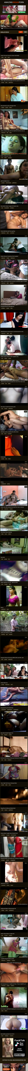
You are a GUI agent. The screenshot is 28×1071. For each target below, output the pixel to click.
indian (2, 107)
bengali (3, 860)
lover (7, 910)
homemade (8, 182)
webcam (3, 258)
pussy (2, 82)
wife (8, 283)
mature (10, 935)
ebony (6, 810)
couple (2, 182)
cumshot (12, 232)
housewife (6, 207)
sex (2, 157)
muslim (11, 1035)
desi (6, 82)
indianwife (3, 709)
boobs (5, 408)
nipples (5, 734)
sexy (2, 57)
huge (12, 885)
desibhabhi (9, 709)
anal (8, 57)
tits (7, 132)
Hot (21, 32)
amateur (10, 157)
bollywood (3, 483)
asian (5, 157)
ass (5, 57)
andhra (12, 985)
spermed (11, 82)
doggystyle (13, 860)
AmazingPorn (14, 2)
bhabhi (7, 860)
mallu (10, 107)
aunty (7, 107)
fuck (5, 433)
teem (6, 1010)
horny (8, 885)
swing (8, 483)
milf (11, 684)
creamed (3, 985)
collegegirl (16, 709)
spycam (11, 283)
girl (7, 634)
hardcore (3, 132)
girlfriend (14, 182)
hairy (9, 458)
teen (8, 232)
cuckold (9, 433)
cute (6, 534)
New (25, 32)
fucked (10, 634)
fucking (3, 634)
